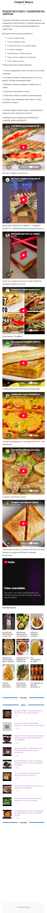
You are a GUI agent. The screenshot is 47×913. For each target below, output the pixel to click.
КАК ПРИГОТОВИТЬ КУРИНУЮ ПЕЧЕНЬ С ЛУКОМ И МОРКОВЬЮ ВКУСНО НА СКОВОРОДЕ (28, 750)
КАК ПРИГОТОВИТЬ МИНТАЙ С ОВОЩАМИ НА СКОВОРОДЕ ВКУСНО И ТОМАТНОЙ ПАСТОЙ (29, 813)
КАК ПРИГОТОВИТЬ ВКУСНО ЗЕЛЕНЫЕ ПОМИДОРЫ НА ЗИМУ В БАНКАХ (28, 799)
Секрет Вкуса (23, 2)
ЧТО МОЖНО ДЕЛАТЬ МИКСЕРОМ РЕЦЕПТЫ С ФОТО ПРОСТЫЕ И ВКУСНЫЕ (29, 724)
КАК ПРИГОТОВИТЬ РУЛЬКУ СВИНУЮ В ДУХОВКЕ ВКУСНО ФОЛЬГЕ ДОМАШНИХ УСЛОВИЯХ (28, 763)
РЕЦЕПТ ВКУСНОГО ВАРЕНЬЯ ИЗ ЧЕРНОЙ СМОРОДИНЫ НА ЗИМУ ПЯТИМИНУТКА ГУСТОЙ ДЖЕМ (29, 738)
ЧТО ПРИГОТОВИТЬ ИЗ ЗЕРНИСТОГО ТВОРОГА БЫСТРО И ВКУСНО (27, 774)
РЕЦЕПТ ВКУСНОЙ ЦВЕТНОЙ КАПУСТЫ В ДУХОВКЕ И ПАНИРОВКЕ (29, 787)
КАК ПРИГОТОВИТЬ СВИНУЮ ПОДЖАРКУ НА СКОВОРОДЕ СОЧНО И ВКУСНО (28, 712)
